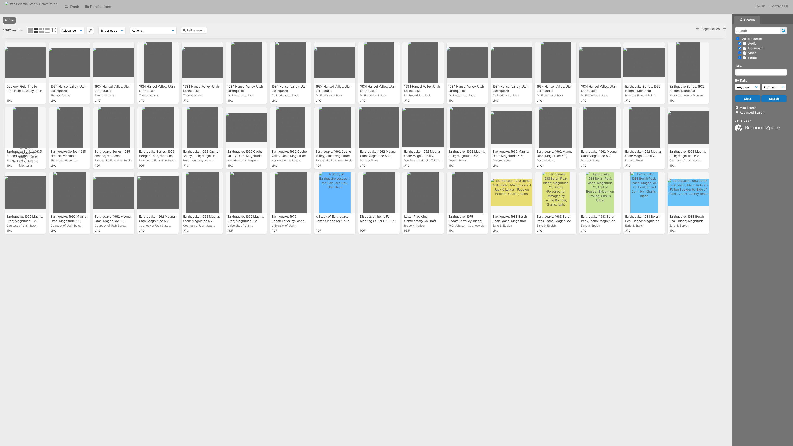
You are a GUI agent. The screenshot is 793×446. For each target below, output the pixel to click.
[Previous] (697, 29)
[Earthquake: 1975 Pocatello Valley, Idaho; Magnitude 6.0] (290, 192)
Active (9, 20)
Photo (752, 58)
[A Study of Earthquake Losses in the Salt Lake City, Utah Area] (334, 192)
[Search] (783, 30)
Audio (752, 43)
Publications (100, 7)
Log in (760, 6)
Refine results (196, 30)
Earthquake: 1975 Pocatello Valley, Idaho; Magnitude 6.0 (288, 221)
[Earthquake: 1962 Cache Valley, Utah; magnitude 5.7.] (334, 127)
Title (738, 66)
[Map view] (53, 31)
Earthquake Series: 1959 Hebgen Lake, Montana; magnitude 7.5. (156, 155)
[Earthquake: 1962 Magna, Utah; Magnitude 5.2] (246, 192)
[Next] (724, 29)
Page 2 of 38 (711, 29)
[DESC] (90, 30)
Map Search (748, 107)
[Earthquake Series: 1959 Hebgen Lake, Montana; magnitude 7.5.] (158, 127)
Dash (74, 7)
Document (755, 48)
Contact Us (779, 6)
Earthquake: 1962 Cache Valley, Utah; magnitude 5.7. (333, 155)
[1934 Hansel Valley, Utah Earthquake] (69, 62)
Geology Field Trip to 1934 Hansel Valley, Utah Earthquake (24, 90)
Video (752, 53)
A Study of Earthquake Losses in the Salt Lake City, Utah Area (332, 221)
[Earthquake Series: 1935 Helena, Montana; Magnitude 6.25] (113, 127)
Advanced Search (752, 112)
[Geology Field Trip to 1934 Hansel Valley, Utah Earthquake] (25, 62)
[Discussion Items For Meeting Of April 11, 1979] (379, 192)
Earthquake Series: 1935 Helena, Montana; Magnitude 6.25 (112, 155)
